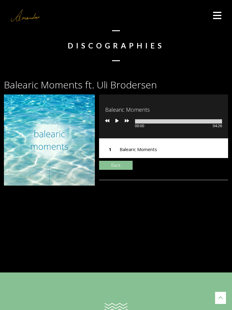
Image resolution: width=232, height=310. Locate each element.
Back (116, 165)
